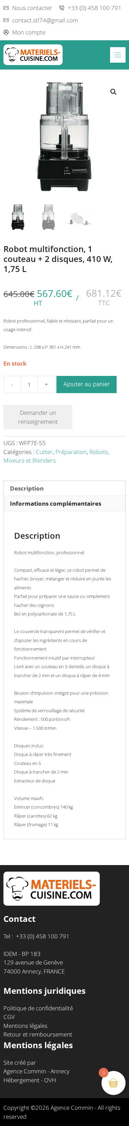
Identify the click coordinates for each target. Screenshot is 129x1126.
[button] (113, 92)
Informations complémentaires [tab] (55, 503)
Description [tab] (27, 488)
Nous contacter (32, 8)
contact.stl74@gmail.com (45, 20)
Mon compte (28, 32)
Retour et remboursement (37, 1034)
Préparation (71, 452)
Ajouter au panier (86, 384)
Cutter (44, 452)
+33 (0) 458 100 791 (94, 8)
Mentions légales (25, 1026)
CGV (9, 1017)
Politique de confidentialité (38, 1008)
